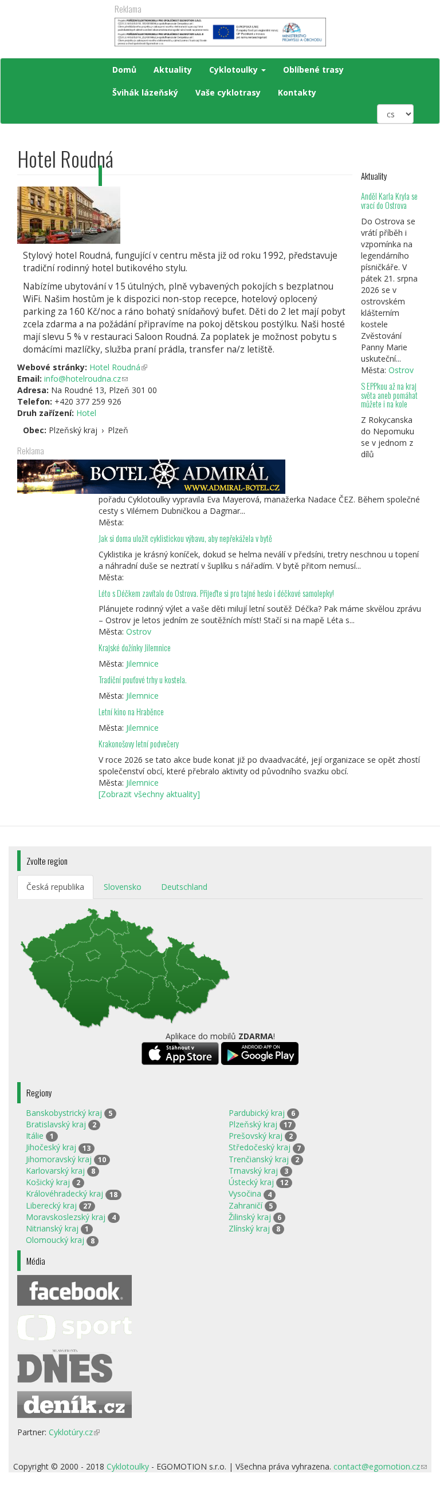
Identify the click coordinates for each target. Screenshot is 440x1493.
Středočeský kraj (259, 1147)
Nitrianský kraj (52, 1228)
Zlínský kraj (249, 1228)
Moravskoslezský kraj (65, 1216)
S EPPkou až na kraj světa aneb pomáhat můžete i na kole (389, 395)
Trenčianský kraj (259, 1159)
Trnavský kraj (253, 1170)
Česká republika (55, 886)
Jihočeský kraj (51, 1147)
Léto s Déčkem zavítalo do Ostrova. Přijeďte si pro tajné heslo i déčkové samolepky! (216, 593)
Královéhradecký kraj (64, 1193)
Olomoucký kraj (55, 1239)
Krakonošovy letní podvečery (139, 744)
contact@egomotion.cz (380, 1466)
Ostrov (401, 370)
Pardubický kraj (257, 1112)
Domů (124, 69)
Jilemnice (142, 663)
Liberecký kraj (51, 1205)
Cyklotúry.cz (74, 1432)
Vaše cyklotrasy (228, 92)
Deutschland (184, 886)
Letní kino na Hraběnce (131, 712)
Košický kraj (48, 1182)
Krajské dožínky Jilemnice (135, 647)
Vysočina (245, 1193)
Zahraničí (245, 1205)
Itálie (35, 1135)
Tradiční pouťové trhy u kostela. (143, 680)
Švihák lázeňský (145, 92)
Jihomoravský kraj (59, 1159)
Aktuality (173, 69)
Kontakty (297, 92)
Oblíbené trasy (313, 69)
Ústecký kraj (251, 1182)
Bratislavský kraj (56, 1124)
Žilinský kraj (250, 1216)
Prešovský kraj (255, 1135)
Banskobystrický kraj (64, 1112)
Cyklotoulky (234, 69)
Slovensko (123, 886)
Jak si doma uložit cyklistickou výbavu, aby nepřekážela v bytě (185, 538)
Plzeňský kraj (253, 1124)
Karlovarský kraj (55, 1170)
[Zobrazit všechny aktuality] (149, 794)
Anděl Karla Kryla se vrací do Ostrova (389, 200)
